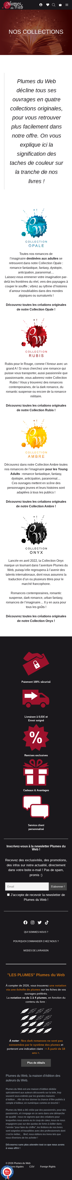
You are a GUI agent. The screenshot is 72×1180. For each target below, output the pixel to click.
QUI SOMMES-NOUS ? (36, 932)
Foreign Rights (47, 1166)
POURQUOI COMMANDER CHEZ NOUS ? (36, 941)
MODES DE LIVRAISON (36, 950)
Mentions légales (15, 1166)
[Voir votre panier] (60, 5)
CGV (31, 1166)
